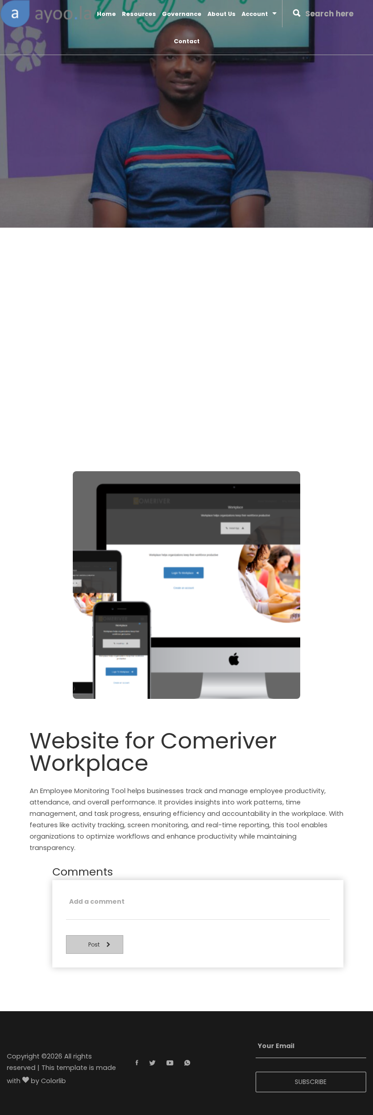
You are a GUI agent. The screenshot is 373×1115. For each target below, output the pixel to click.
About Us (221, 14)
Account (255, 14)
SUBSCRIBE (311, 1081)
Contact (187, 41)
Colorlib (53, 1081)
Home (106, 14)
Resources (139, 14)
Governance (182, 14)
